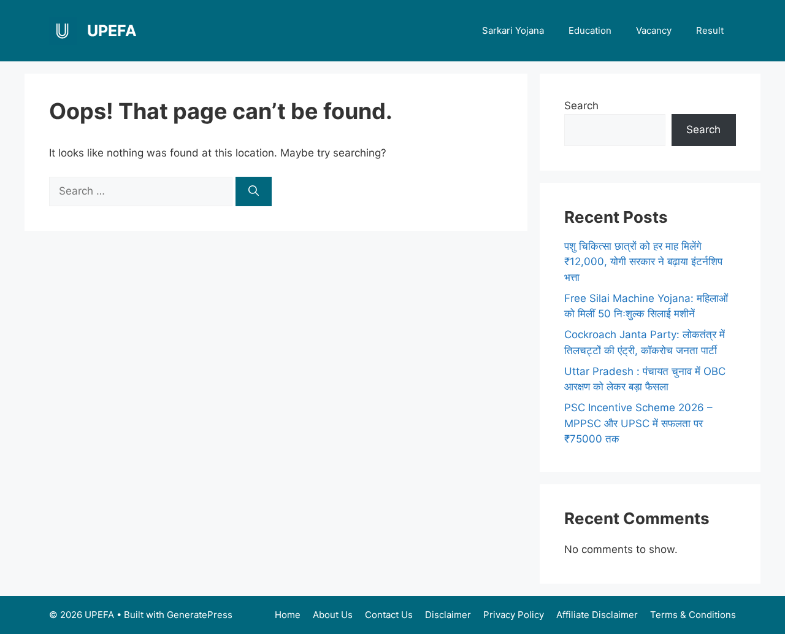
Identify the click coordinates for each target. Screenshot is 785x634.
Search (581, 105)
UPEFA (112, 30)
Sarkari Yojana (513, 30)
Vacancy (654, 30)
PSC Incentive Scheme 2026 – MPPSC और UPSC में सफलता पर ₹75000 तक (638, 423)
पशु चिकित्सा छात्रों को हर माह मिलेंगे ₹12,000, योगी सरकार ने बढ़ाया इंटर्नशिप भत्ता (643, 262)
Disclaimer (448, 614)
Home (288, 614)
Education (590, 30)
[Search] (254, 191)
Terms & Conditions (693, 614)
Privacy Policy (513, 614)
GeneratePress (199, 614)
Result (710, 30)
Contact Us (389, 614)
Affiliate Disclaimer (597, 614)
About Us (333, 614)
